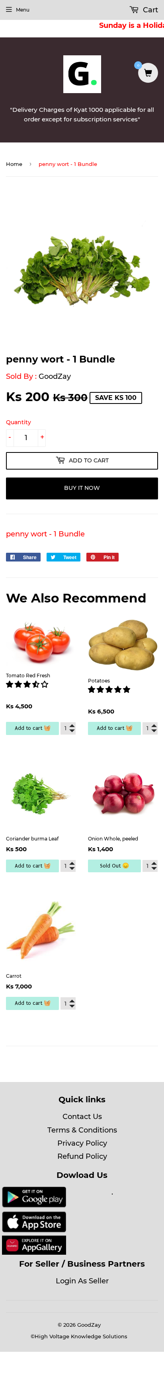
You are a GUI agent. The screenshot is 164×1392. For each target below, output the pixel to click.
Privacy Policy (82, 1143)
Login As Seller (82, 1281)
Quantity (18, 422)
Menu (22, 10)
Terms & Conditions (82, 1130)
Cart (149, 10)
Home (14, 164)
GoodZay (55, 376)
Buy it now (82, 487)
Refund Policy (82, 1156)
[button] (28, 684)
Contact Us (82, 1116)
